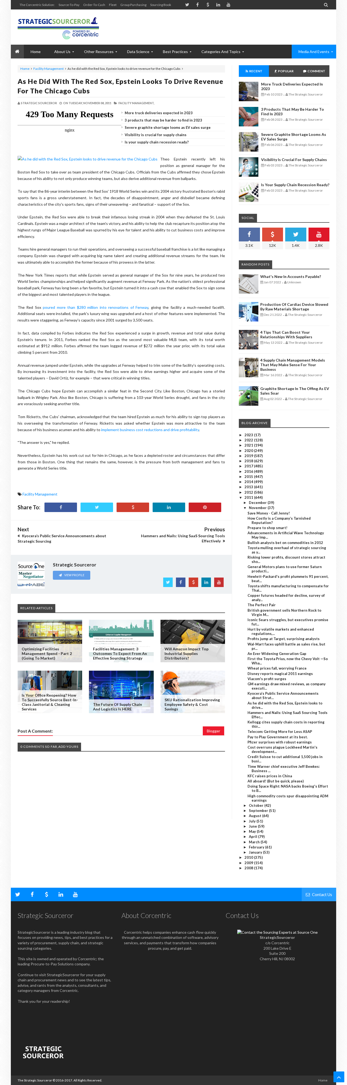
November (258, 508)
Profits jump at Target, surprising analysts (284, 639)
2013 (249, 487)
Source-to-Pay (69, 5)
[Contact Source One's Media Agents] (277, 932)
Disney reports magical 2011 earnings (280, 673)
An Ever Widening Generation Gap (277, 653)
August (255, 816)
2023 (249, 435)
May (253, 831)
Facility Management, (136, 103)
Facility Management (48, 69)
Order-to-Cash (94, 5)
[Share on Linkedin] (169, 507)
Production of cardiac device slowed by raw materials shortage (294, 306)
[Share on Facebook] (60, 507)
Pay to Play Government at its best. (278, 737)
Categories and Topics (220, 51)
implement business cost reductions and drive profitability (150, 429)
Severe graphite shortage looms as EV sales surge (168, 127)
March (255, 842)
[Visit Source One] (133, 507)
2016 (249, 471)
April (253, 836)
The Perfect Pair (262, 605)
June (253, 826)
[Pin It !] (205, 507)
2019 (249, 456)
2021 (249, 445)
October (256, 805)
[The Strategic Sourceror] (58, 27)
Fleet (113, 5)
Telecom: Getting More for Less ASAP (280, 731)
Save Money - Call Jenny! (269, 513)
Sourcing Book (160, 5)
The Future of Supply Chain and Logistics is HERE (117, 706)
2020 (249, 450)
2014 (249, 482)
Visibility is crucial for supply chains (156, 135)
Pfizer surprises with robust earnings (280, 742)
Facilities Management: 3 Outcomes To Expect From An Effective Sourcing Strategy (120, 653)
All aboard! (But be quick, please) (276, 781)
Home (25, 69)
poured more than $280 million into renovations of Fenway (95, 307)
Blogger (213, 731)
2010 (249, 857)
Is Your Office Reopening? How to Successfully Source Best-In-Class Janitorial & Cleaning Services (50, 702)
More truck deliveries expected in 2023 (159, 113)
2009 (249, 863)
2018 (249, 461)
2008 (249, 868)
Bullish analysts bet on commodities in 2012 (285, 542)
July (252, 821)
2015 (249, 476)
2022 (249, 440)
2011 (249, 497)
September (259, 810)
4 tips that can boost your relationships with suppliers (286, 334)
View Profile (74, 575)
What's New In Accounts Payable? (290, 276)
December (258, 502)
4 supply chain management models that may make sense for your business (292, 365)
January (256, 852)
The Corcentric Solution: (37, 5)
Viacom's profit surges (267, 679)
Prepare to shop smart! (267, 528)
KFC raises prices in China (270, 776)
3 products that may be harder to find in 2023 (163, 120)
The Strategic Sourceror (35, 1080)
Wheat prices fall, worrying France (277, 668)
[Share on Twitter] (97, 507)
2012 (249, 492)
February (257, 847)
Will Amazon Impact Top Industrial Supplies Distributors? (186, 653)
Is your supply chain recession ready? (157, 142)
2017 (249, 466)
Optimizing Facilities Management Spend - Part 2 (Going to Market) (47, 653)
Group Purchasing (133, 5)
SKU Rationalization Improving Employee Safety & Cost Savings (192, 704)
